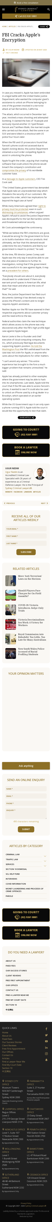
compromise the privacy (14, 170)
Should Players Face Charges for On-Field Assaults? (29, 593)
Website (8, 492)
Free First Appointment (18, 980)
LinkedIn (28, 492)
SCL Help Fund (13, 874)
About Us (10, 961)
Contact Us (12, 990)
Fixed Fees (10, 965)
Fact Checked (12, 53)
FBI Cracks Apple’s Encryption (21, 37)
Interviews (11, 879)
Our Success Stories (16, 970)
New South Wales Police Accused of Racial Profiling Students (31, 652)
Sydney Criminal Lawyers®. (18, 488)
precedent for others (17, 270)
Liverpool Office (14, 1109)
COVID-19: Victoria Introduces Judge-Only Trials (31, 608)
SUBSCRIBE (26, 552)
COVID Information (16, 884)
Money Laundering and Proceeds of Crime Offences (24, 889)
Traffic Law (12, 859)
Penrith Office (37, 1129)
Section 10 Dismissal (16, 869)
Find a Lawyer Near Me (17, 995)
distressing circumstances (15, 212)
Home (4, 26)
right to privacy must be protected (24, 207)
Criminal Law (13, 854)
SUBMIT (26, 829)
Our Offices (12, 985)
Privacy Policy (26, 1203)
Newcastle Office (14, 1129)
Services (10, 864)
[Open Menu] (3, 9)
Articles (12, 26)
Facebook (18, 492)
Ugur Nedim (13, 50)
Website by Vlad (26, 1216)
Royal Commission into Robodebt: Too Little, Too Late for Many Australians (32, 637)
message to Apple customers (20, 178)
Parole (9, 896)
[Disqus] (26, 713)
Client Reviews (13, 975)
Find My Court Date (16, 1000)
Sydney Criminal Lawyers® (35, 1206)
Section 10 (11, 1005)
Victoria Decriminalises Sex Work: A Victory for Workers (31, 622)
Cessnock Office (38, 1174)
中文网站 (9, 1009)
